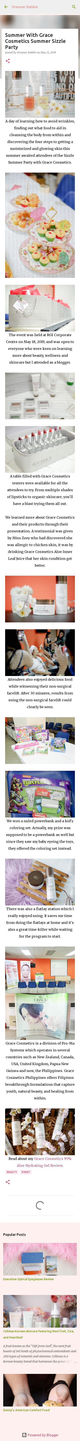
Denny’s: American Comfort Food (26, 1410)
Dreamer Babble (25, 7)
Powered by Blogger (42, 1435)
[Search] (74, 7)
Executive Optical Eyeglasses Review (28, 1279)
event (26, 1172)
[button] (7, 61)
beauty (12, 1172)
